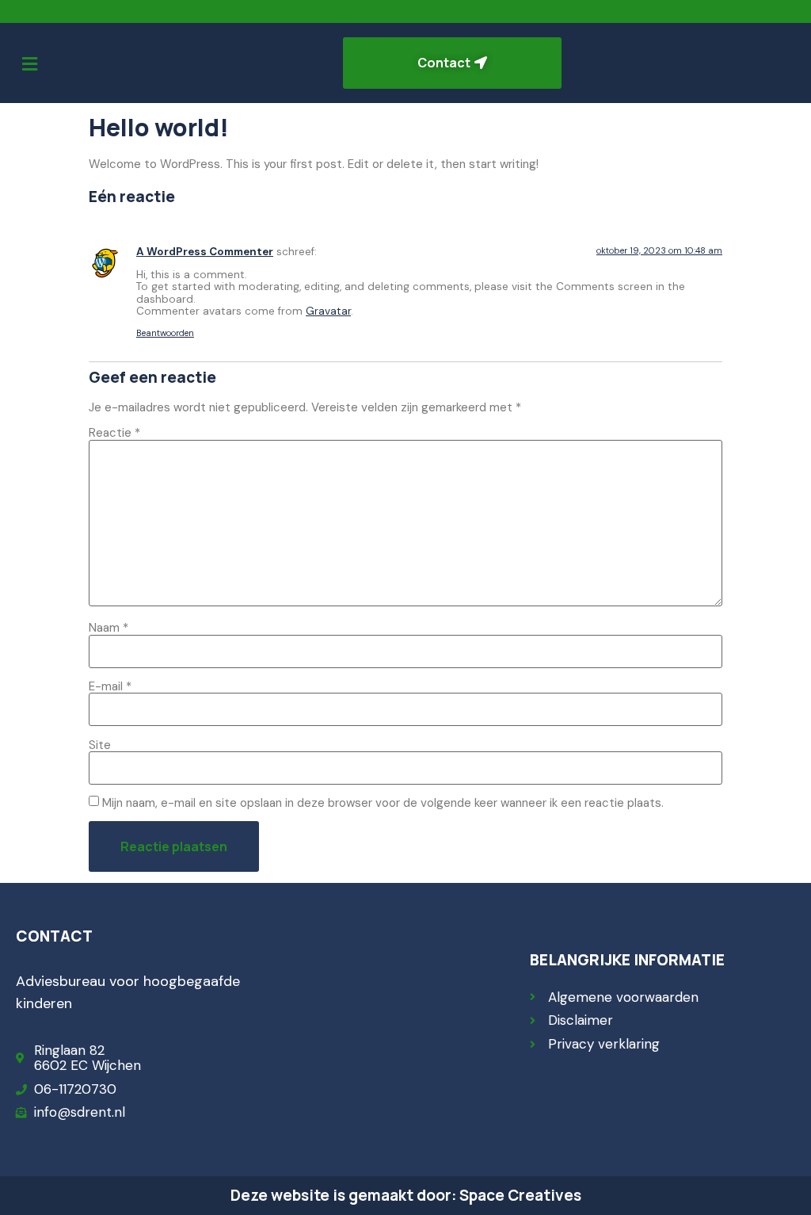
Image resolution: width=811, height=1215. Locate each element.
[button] (29, 64)
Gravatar (328, 311)
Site (100, 745)
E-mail (110, 687)
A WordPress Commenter (204, 251)
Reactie (114, 433)
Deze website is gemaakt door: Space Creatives (405, 1195)
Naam (108, 628)
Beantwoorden (165, 332)
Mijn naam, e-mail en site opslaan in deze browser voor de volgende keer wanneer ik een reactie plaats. (383, 803)
